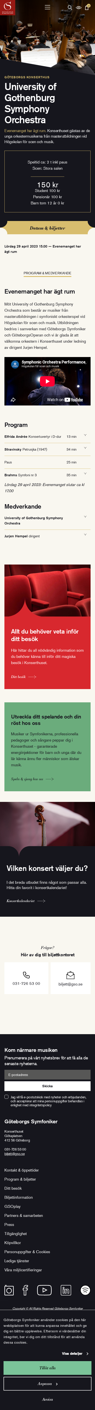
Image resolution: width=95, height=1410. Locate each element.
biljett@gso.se (70, 984)
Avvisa (47, 1399)
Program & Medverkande (47, 273)
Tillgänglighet (15, 1233)
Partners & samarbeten (23, 1215)
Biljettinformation (18, 1197)
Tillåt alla (47, 1368)
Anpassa (45, 1383)
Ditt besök (13, 1188)
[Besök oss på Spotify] (85, 1290)
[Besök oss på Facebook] (25, 1290)
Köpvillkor (12, 1242)
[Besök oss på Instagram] (9, 1290)
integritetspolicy (40, 1105)
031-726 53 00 (26, 983)
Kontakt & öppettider (21, 1170)
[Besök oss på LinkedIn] (66, 1290)
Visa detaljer (72, 1353)
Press (9, 1224)
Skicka (47, 1086)
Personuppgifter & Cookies (27, 1251)
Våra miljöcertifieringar (23, 1269)
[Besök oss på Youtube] (44, 1290)
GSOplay (12, 1206)
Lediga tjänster (16, 1260)
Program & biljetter (20, 1179)
